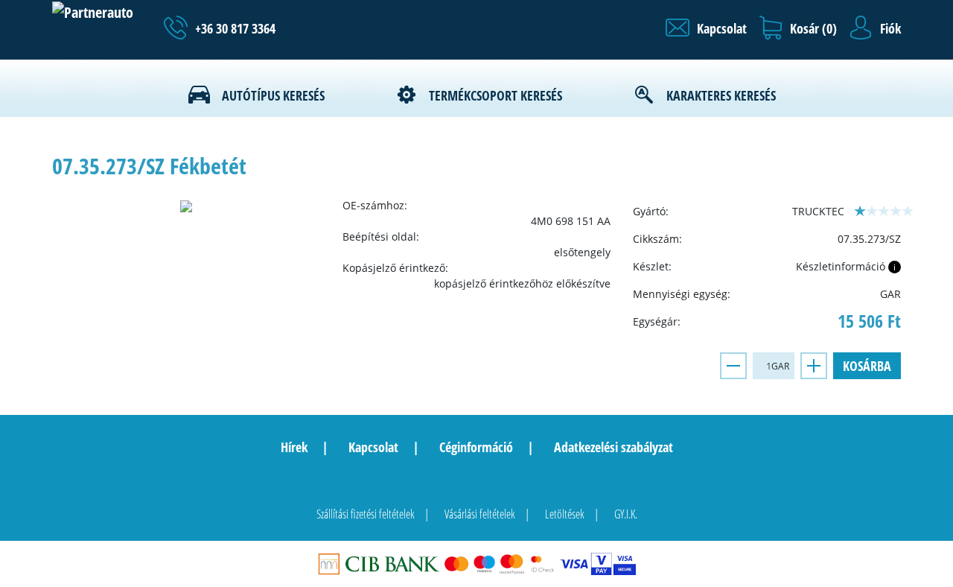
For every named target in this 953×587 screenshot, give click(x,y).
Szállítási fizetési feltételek (365, 514)
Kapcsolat (373, 447)
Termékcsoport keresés (495, 95)
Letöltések (564, 514)
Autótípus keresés (273, 95)
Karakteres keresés (721, 95)
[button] (706, 28)
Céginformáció (476, 447)
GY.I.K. (625, 514)
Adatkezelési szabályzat (613, 447)
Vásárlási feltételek (479, 514)
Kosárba (867, 366)
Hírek (294, 447)
